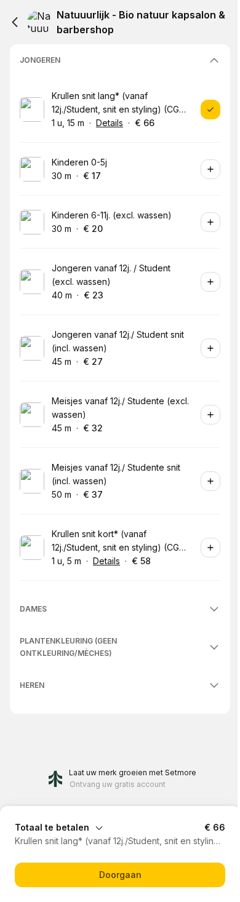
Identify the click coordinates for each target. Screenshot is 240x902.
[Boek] (210, 109)
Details (109, 123)
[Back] (14, 22)
